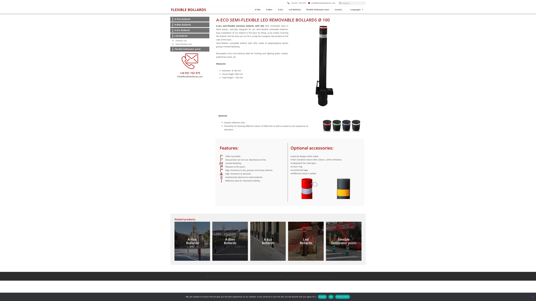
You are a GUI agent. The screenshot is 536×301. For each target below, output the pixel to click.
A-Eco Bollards (182, 30)
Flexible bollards (188, 9)
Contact (338, 9)
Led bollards (181, 35)
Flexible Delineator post (317, 9)
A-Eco (280, 9)
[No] (532, 296)
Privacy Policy (342, 297)
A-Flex (258, 9)
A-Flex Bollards (182, 19)
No (331, 297)
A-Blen (269, 9)
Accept (322, 297)
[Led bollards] (172, 36)
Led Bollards (295, 9)
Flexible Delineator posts (187, 49)
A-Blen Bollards (182, 24)
